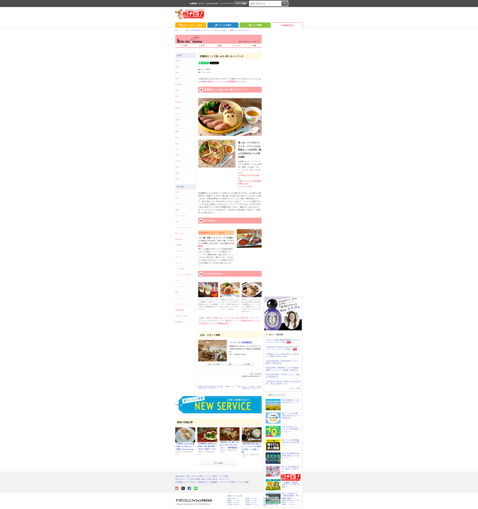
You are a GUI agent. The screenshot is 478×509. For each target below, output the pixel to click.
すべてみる (218, 463)
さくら (177, 114)
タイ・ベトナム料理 (183, 275)
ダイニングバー (181, 304)
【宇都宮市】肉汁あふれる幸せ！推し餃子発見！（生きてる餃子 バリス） (207, 446)
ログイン (201, 3)
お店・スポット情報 (213, 364)
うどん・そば (180, 216)
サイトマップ (224, 479)
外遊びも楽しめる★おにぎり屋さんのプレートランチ (210, 387)
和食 (177, 210)
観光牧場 (178, 322)
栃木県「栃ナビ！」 (233, 498)
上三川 (177, 161)
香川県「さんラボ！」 (252, 502)
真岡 (177, 132)
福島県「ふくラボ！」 (234, 500)
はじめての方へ (213, 3)
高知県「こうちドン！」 (289, 504)
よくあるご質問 (194, 479)
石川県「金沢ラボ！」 (234, 504)
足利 (177, 167)
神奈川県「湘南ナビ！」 (271, 502)
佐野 (177, 173)
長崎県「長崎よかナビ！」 (290, 498)
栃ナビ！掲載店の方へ (200, 482)
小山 (177, 149)
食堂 (177, 292)
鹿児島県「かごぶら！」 (253, 504)
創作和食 (178, 239)
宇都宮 (177, 61)
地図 (230, 364)
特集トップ (230, 387)
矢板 (177, 90)
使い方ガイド (180, 479)
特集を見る (289, 25)
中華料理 (178, 245)
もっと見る (296, 388)
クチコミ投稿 (241, 3)
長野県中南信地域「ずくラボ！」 (292, 500)
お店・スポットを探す (193, 25)
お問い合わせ (212, 479)
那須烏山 (178, 102)
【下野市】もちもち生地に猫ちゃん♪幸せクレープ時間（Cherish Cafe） (185, 446)
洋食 (177, 222)
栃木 (177, 137)
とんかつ (178, 204)
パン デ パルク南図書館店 (240, 342)
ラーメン (178, 263)
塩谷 (177, 96)
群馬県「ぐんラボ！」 (234, 502)
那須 (177, 78)
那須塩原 (178, 84)
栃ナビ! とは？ (291, 483)
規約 (203, 479)
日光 (177, 73)
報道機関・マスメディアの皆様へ (223, 482)
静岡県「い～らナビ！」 (289, 502)
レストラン (179, 298)
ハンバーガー (180, 286)
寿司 (177, 192)
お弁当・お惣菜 (181, 316)
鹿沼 (177, 67)
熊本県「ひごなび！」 (252, 498)
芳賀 (177, 126)
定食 (177, 198)
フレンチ (178, 257)
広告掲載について (182, 482)
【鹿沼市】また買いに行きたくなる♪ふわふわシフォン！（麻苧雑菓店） (229, 445)
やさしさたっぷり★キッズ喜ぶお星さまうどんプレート (249, 387)
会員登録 (193, 3)
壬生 (177, 143)
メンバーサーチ (227, 3)
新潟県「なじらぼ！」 (252, 500)
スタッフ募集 (243, 482)
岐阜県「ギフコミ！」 (270, 500)
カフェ (177, 281)
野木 (177, 179)
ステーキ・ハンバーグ (184, 227)
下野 (177, 155)
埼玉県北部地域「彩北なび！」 (271, 505)
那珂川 (177, 108)
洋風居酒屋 (179, 310)
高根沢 (177, 120)
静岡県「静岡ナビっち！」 (272, 498)
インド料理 (179, 269)
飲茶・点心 (179, 233)
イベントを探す (225, 25)
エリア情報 (257, 25)
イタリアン (179, 251)
